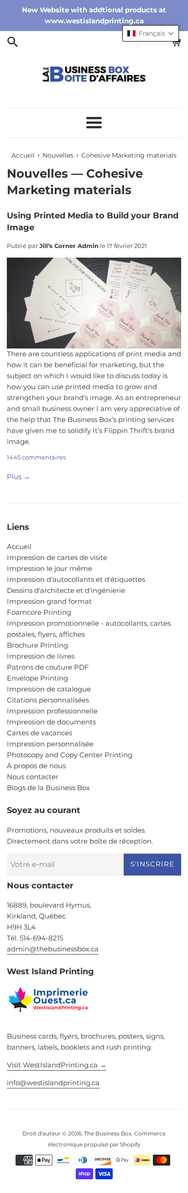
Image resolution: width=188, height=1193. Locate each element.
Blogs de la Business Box (48, 787)
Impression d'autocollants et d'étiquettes (76, 579)
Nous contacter (32, 776)
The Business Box (107, 1133)
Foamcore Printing (39, 612)
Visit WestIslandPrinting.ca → (56, 1065)
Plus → (18, 476)
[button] (150, 33)
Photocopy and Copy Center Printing (69, 754)
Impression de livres (40, 656)
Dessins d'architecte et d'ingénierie (66, 590)
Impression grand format (49, 601)
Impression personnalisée (50, 743)
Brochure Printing (37, 645)
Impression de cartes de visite (57, 557)
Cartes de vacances (39, 732)
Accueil (19, 546)
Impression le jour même (49, 568)
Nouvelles (37, 173)
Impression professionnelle (52, 711)
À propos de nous (36, 765)
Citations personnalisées (48, 700)
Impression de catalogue (49, 689)
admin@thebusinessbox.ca (53, 949)
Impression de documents (51, 722)
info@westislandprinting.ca (53, 1082)
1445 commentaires (36, 457)
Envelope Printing (37, 678)
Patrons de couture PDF (48, 667)
